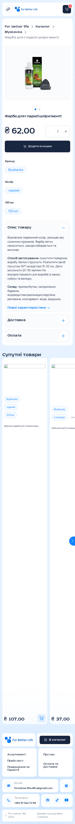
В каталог (57, 740)
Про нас (49, 754)
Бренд (10, 161)
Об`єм (9, 202)
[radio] (15, 170)
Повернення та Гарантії (18, 769)
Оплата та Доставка (50, 765)
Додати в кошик (40, 146)
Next (72, 541)
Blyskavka (13, 32)
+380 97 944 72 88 (25, 803)
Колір (9, 182)
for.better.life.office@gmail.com (33, 788)
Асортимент (16, 754)
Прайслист (15, 760)
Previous (5, 541)
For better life (17, 26)
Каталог (43, 26)
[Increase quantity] (66, 131)
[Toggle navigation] (8, 9)
